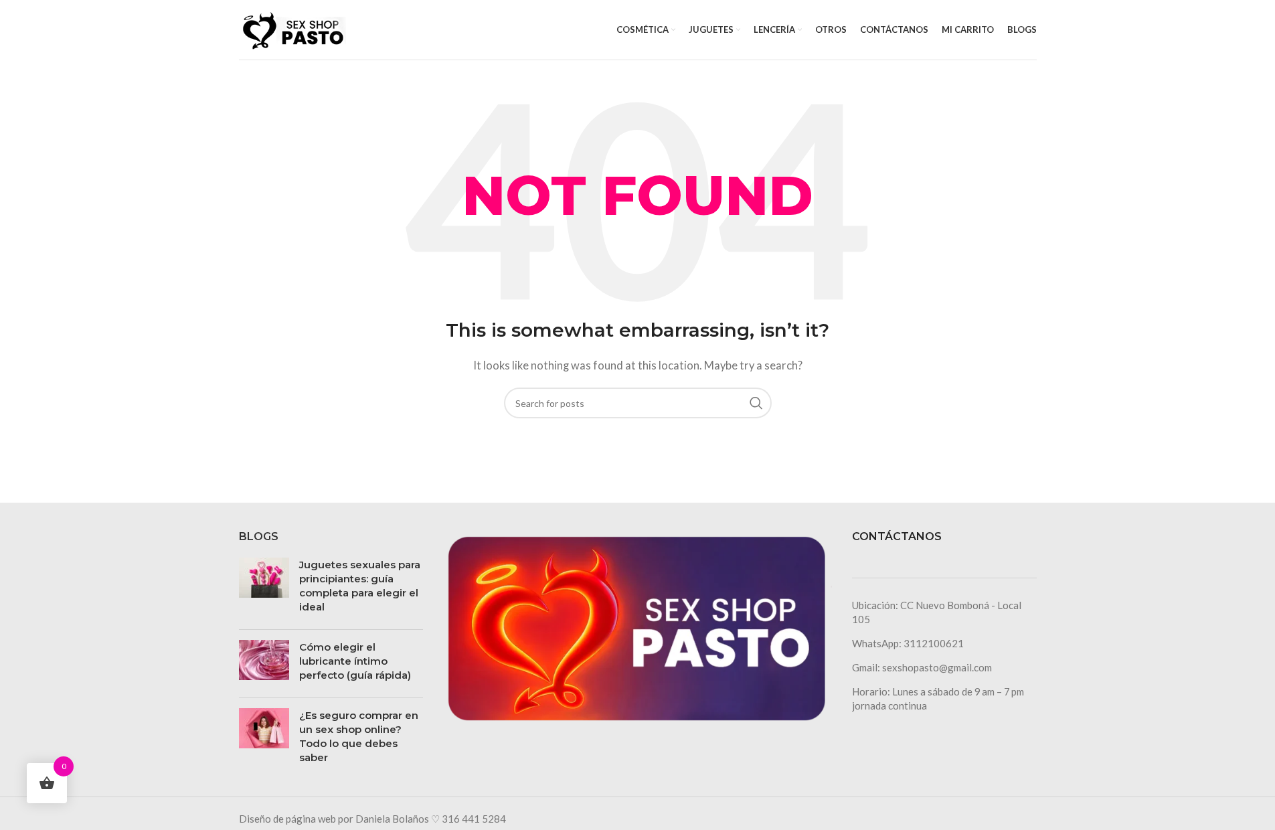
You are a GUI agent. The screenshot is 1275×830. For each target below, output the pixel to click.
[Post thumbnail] (264, 588)
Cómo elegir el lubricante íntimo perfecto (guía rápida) (355, 661)
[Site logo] (292, 28)
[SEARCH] (756, 403)
